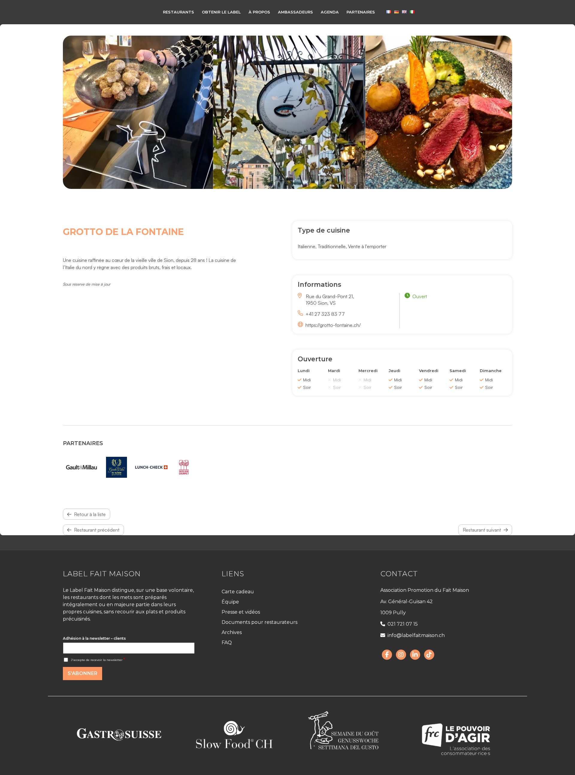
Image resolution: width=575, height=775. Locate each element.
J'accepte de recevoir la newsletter (98, 660)
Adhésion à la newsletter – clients (94, 638)
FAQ (227, 642)
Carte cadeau (238, 591)
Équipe (230, 602)
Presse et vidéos (241, 612)
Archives (232, 632)
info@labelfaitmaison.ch (416, 635)
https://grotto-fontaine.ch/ (333, 325)
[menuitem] (178, 12)
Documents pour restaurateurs (259, 622)
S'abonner (82, 673)
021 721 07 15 (403, 624)
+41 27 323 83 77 (325, 314)
